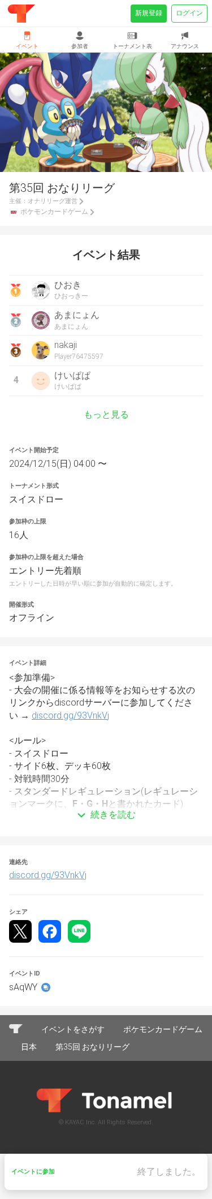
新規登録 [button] (148, 13)
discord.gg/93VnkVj (70, 715)
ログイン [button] (189, 13)
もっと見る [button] (106, 415)
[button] (106, 798)
